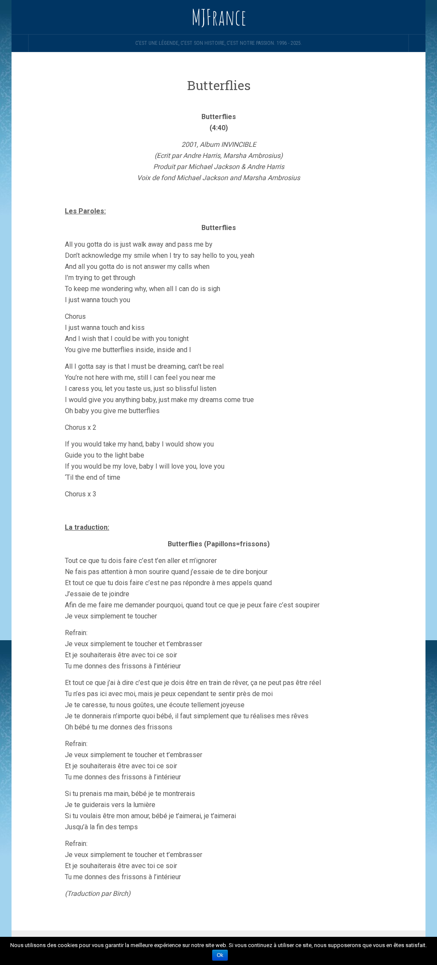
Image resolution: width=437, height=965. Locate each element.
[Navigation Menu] (416, 43)
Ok (220, 955)
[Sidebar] (20, 43)
